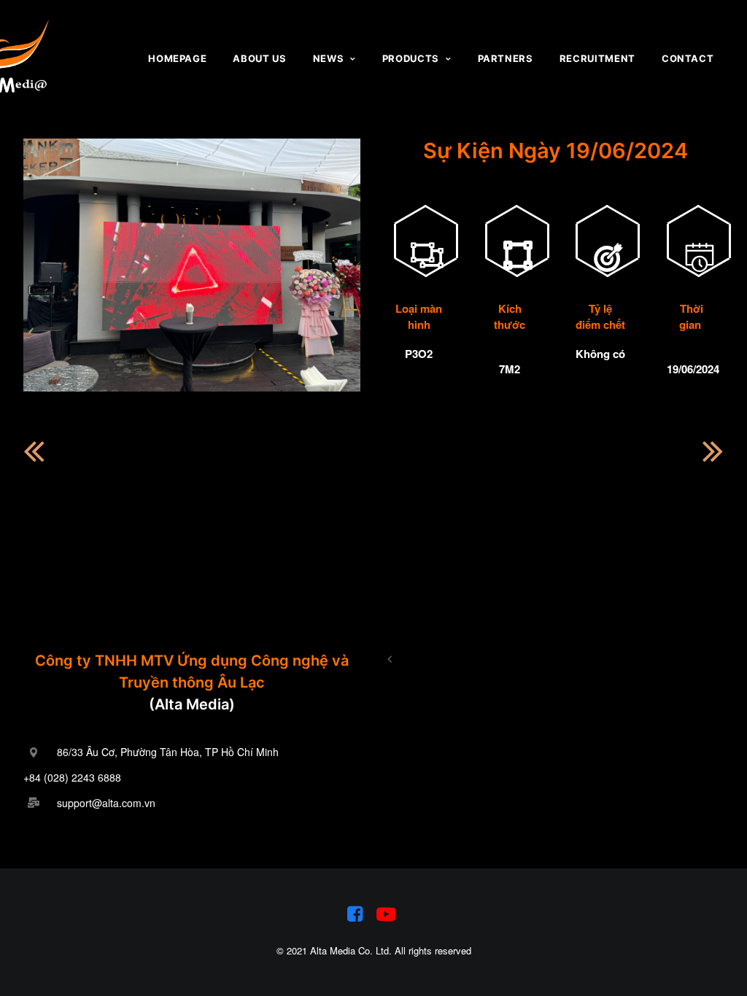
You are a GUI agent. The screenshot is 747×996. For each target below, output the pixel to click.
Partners (505, 58)
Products (410, 58)
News (328, 58)
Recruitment (597, 58)
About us (259, 58)
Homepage (177, 58)
